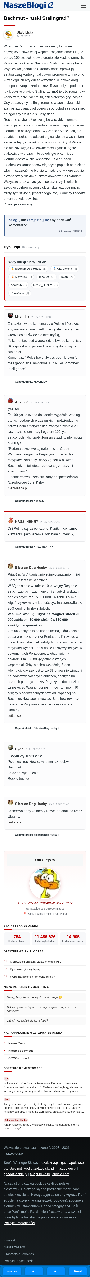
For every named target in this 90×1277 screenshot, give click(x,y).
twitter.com (15, 715)
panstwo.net (13, 1168)
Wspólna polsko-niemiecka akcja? (32, 976)
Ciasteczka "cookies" (19, 1254)
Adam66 (19, 285)
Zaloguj (14, 220)
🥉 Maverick (21, 276)
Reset (78, 1271)
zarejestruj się (38, 220)
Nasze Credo (17, 1043)
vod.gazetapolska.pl (39, 1168)
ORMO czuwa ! (18, 1058)
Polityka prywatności (19, 1261)
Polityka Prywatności (19, 1223)
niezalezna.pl (18, 488)
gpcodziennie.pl (15, 1174)
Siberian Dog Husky (31, 567)
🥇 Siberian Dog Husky (28, 268)
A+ (34, 1271)
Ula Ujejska (25, 32)
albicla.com (60, 1174)
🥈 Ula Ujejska (65, 268)
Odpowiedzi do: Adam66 (29, 501)
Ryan (67, 276)
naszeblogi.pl (66, 1168)
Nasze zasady (14, 1247)
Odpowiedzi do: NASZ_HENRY (33, 546)
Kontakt (9, 1240)
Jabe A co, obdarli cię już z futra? (27, 1020)
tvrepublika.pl (40, 1174)
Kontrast (12, 1271)
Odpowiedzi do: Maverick (30, 381)
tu (28, 1195)
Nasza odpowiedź (20, 1050)
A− (56, 1271)
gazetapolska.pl (73, 1163)
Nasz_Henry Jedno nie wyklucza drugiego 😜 (34, 997)
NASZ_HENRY (45, 285)
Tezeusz (46, 276)
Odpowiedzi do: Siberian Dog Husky (36, 728)
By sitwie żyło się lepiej (25, 969)
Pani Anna (20, 293)
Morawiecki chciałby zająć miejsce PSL (35, 961)
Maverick (22, 317)
